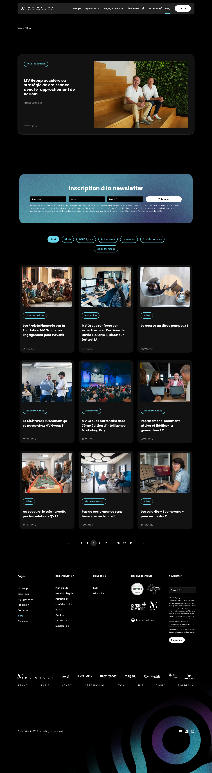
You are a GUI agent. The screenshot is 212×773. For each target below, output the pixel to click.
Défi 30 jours (86, 239)
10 (118, 543)
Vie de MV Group (106, 248)
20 (124, 543)
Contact (183, 8)
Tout (53, 239)
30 (130, 543)
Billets (67, 239)
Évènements (108, 239)
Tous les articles (152, 239)
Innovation (129, 239)
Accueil (21, 28)
